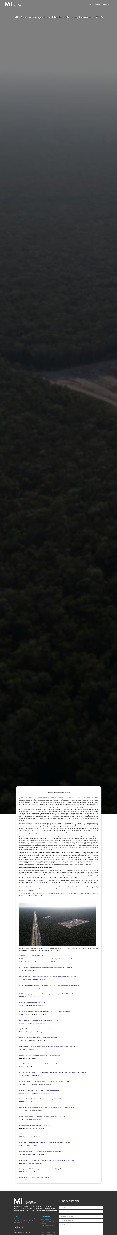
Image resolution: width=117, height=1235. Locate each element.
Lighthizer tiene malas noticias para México (32, 1002)
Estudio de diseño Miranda (48, 1232)
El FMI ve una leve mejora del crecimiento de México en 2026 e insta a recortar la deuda (45, 1011)
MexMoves (43, 870)
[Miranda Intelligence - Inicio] (13, 4)
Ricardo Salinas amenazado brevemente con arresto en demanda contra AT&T (42, 1116)
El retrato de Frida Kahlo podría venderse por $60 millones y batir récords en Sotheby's (44, 1142)
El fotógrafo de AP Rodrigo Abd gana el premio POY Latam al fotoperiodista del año (44, 1169)
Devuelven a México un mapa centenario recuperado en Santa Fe (38, 1020)
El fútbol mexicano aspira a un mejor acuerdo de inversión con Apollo (39, 1090)
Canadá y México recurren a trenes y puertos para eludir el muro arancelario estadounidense (46, 1107)
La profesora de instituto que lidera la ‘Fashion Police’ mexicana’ (38, 1037)
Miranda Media (45, 1227)
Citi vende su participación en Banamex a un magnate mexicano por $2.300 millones (44, 1081)
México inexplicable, (28, 893)
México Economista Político (37, 880)
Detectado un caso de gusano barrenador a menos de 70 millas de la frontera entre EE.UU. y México (48, 976)
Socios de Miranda (46, 1219)
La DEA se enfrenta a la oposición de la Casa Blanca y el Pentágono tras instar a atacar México (47, 959)
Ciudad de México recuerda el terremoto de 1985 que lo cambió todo (39, 1064)
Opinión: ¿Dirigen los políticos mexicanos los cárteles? (35, 1029)
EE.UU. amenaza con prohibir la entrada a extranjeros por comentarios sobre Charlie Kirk (45, 967)
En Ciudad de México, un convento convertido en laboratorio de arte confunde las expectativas (47, 1160)
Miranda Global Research (48, 1225)
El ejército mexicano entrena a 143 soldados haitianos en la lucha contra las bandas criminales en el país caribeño (52, 1072)
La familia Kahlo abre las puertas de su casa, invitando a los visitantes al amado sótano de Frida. (47, 1134)
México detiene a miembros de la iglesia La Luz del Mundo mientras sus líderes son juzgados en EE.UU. (49, 1046)
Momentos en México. (47, 884)
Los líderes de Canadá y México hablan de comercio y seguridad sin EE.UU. (41, 1099)
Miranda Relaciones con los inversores (48, 1222)
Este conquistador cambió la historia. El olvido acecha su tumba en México (41, 1151)
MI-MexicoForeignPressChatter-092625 (40, 1177)
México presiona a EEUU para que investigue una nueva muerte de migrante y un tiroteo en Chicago (49, 985)
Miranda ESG (44, 1230)
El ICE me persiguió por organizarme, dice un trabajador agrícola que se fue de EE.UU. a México (47, 994)
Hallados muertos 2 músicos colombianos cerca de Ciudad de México (39, 1055)
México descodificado (27, 887)
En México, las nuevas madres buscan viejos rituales (34, 1125)
